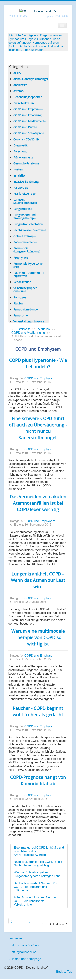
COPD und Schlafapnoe (28, 133)
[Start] (12, 921)
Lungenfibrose (22, 209)
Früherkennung (23, 157)
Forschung (20, 151)
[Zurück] (21, 921)
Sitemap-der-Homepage (25, 958)
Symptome (20, 315)
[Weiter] (30, 921)
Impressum (17, 938)
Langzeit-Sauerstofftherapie (25, 201)
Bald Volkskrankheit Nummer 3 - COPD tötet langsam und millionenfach (35, 886)
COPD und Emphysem (28, 109)
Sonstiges (19, 297)
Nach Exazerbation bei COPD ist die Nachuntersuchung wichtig (38, 863)
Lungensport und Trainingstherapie (24, 216)
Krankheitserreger (25, 193)
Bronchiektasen (23, 103)
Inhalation (19, 175)
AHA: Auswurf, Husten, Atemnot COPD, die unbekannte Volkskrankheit (35, 900)
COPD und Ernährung (27, 115)
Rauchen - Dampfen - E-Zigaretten (29, 274)
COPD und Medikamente (29, 121)
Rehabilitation (22, 282)
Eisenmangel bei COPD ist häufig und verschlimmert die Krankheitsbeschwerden (39, 851)
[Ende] (38, 921)
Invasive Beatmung (26, 181)
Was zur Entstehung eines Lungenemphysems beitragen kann (37, 874)
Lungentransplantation (28, 224)
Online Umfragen (24, 236)
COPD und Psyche (25, 127)
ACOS (17, 73)
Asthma (18, 91)
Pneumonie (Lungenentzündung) (26, 249)
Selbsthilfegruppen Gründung (25, 289)
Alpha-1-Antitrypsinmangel (30, 79)
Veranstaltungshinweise (28, 321)
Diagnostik (20, 145)
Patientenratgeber (25, 242)
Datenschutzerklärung (24, 945)
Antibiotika (20, 85)
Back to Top (64, 971)
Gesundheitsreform (26, 163)
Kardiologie (20, 187)
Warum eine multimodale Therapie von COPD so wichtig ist (38, 637)
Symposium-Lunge (25, 309)
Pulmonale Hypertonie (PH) (28, 265)
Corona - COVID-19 (26, 139)
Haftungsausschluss (22, 952)
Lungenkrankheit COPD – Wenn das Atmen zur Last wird (38, 580)
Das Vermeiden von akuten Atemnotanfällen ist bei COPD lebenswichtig (38, 502)
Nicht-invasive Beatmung (29, 230)
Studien (18, 303)
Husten (18, 169)
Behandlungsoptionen (27, 97)
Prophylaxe (20, 257)
